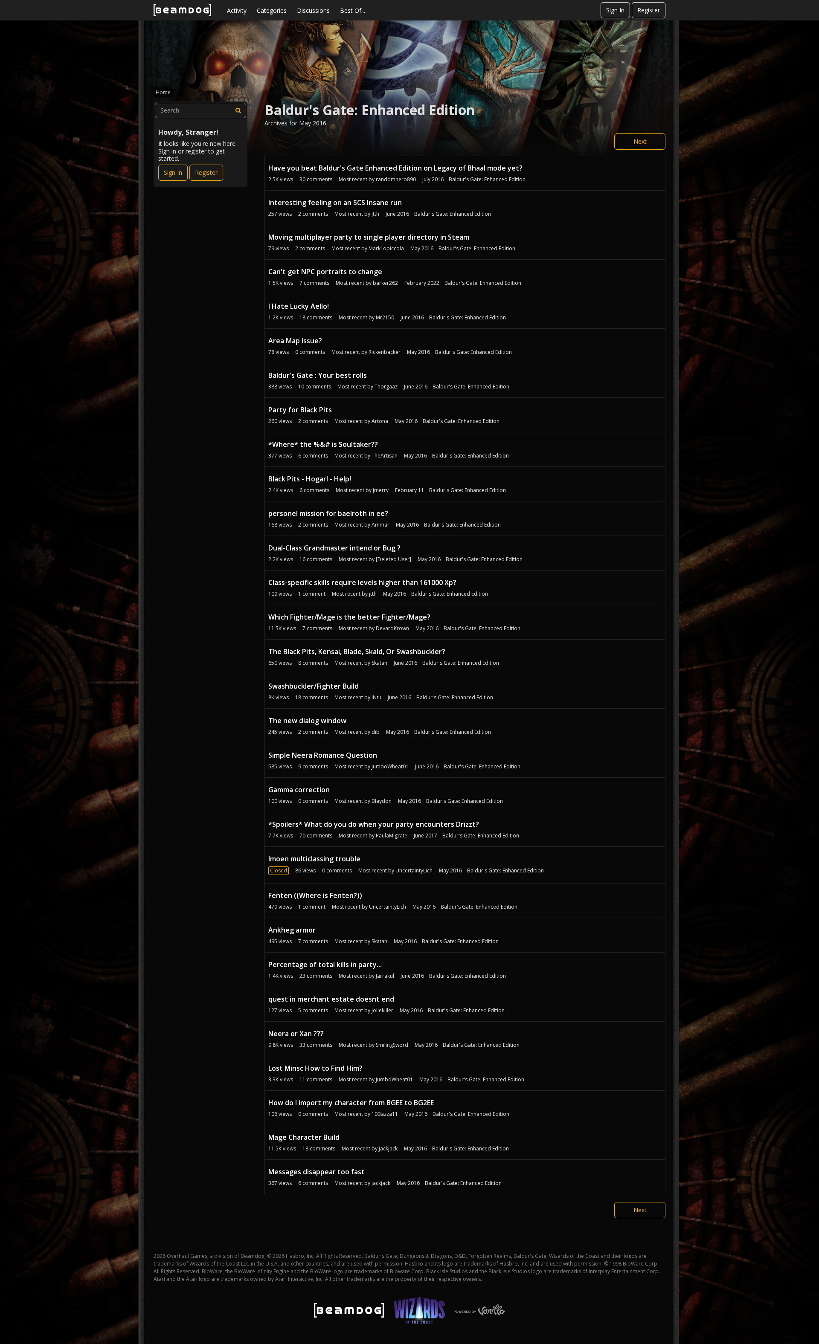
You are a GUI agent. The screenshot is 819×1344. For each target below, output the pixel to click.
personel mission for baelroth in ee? (328, 513)
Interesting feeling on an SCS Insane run (335, 202)
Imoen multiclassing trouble (314, 858)
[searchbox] (200, 110)
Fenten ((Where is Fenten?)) (315, 895)
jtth (375, 213)
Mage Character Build (304, 1137)
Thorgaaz (386, 386)
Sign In (615, 10)
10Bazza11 (385, 1114)
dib (376, 732)
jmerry (381, 490)
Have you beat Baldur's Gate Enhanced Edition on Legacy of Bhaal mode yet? (395, 168)
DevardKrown (392, 628)
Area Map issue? (295, 340)
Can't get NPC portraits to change (325, 271)
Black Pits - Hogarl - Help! (309, 479)
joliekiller (382, 1010)
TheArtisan (385, 455)
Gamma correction (299, 789)
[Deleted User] (393, 559)
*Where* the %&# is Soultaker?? (323, 444)
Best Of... (352, 10)
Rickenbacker (385, 352)
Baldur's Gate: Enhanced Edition (487, 179)
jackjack (388, 1148)
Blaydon (382, 801)
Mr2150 (385, 317)
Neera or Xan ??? (296, 1033)
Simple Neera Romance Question (322, 755)
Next (640, 141)
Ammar (380, 524)
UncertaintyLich (414, 870)
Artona (380, 421)
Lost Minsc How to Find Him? (315, 1068)
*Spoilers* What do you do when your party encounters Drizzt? (373, 824)
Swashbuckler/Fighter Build (313, 686)
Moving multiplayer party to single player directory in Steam (368, 237)
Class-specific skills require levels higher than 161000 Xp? (362, 582)
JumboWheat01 (390, 766)
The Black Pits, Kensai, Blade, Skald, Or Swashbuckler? (356, 651)
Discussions (313, 10)
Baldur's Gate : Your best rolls (317, 375)
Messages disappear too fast (316, 1171)
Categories (272, 10)
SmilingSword (392, 1045)
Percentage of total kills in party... (325, 964)
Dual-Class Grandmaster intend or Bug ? (334, 548)
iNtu (376, 697)
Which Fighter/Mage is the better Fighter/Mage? (349, 617)
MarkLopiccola (386, 248)
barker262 (385, 283)
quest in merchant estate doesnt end (331, 999)
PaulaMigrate (391, 835)
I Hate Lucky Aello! (298, 306)
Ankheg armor (292, 930)
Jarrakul (385, 975)
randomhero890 (396, 179)
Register (648, 10)
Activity (237, 10)
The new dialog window (307, 720)
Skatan (379, 662)
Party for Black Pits (300, 409)
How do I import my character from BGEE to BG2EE (351, 1102)
